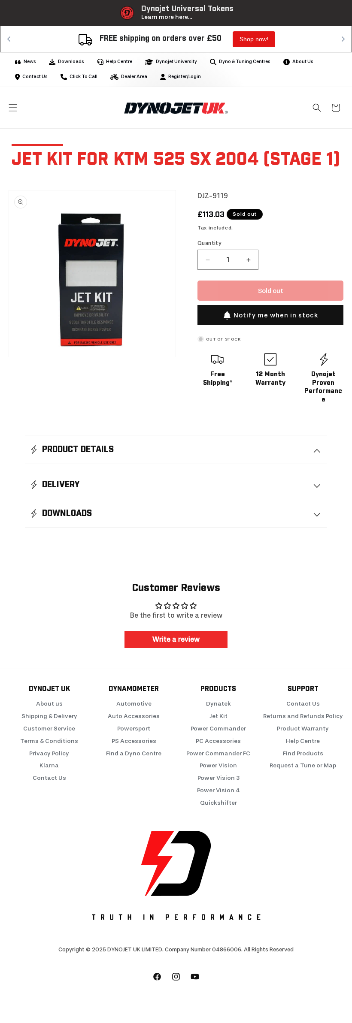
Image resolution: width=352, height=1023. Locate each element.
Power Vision (218, 765)
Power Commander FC (218, 753)
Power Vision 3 (218, 778)
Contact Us (49, 778)
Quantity (209, 243)
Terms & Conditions (49, 741)
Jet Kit (218, 716)
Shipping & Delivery (49, 716)
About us (49, 703)
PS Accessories (134, 741)
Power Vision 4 (218, 790)
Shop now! (254, 39)
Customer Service (49, 728)
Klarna (49, 765)
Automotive (134, 703)
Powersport (133, 728)
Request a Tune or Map (303, 765)
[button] (12, 107)
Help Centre (303, 741)
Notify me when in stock (276, 315)
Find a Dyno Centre (133, 753)
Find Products (303, 753)
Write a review (176, 639)
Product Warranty (303, 728)
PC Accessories (218, 741)
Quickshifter (218, 802)
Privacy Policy (49, 753)
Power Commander (218, 728)
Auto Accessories (134, 716)
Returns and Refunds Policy (303, 716)
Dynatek (218, 703)
